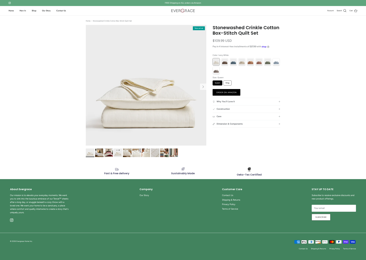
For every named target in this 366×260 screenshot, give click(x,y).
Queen (217, 82)
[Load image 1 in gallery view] (146, 85)
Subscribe (321, 217)
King (227, 82)
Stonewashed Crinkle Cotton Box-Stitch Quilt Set (112, 21)
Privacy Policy (228, 204)
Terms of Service (230, 209)
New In (23, 10)
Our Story (46, 10)
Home (11, 10)
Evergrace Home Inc (24, 241)
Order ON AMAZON (226, 92)
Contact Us (61, 10)
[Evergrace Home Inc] (183, 11)
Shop (34, 10)
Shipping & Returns (231, 200)
